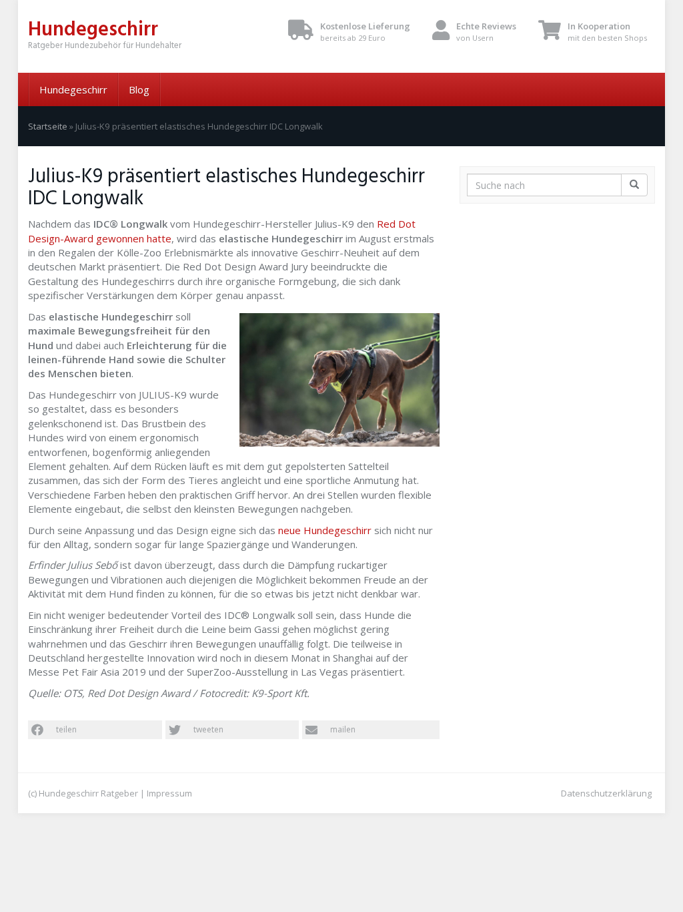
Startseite (47, 126)
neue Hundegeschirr (325, 530)
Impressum (169, 793)
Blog (139, 89)
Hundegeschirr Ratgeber (88, 793)
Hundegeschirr (73, 89)
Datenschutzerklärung (606, 793)
